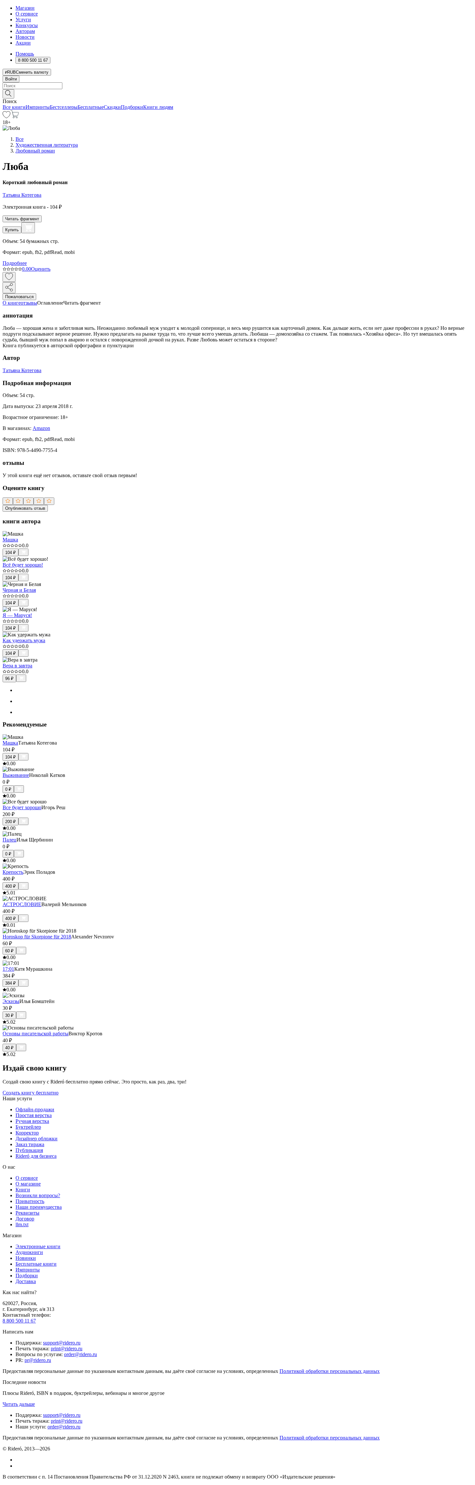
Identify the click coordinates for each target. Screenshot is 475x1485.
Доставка (26, 1281)
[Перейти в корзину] (14, 116)
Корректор (27, 1132)
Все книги (14, 107)
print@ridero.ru (66, 1348)
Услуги (23, 19)
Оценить (40, 269)
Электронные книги (38, 1246)
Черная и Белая (19, 590)
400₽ (10, 886)
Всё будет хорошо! (23, 565)
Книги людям (158, 107)
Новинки (26, 1258)
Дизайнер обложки (37, 1138)
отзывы (29, 303)
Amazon (41, 428)
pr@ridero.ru (38, 1360)
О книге (12, 303)
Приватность (30, 1201)
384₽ (10, 983)
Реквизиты (27, 1213)
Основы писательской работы (36, 1033)
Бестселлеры (64, 107)
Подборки (132, 107)
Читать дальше (19, 1404)
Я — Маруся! (17, 615)
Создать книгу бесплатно (30, 1092)
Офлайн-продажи (35, 1109)
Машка (10, 539)
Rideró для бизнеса (36, 1156)
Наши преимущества (39, 1207)
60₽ (9, 950)
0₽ (8, 789)
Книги (23, 1189)
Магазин (25, 8)
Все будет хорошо (22, 807)
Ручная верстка (32, 1121)
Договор (25, 1218)
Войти (11, 79)
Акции (23, 43)
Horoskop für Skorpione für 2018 (37, 936)
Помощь (25, 54)
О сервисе (27, 13)
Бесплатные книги (36, 1264)
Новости (25, 37)
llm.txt (22, 1224)
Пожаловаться (19, 296)
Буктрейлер (28, 1127)
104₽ (10, 552)
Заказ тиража (30, 1144)
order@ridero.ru (80, 1354)
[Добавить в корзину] (28, 227)
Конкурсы (27, 25)
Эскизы (11, 1001)
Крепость (13, 872)
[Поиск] (8, 94)
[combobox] (237, 85)
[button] (237, 93)
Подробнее (15, 263)
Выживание (16, 775)
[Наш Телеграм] (18, 1466)
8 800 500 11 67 (19, 1320)
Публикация (29, 1150)
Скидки (112, 107)
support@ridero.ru (61, 1342)
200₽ (10, 821)
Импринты (38, 107)
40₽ (9, 1047)
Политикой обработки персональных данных (330, 1371)
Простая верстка (34, 1115)
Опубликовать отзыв (25, 508)
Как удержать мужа (24, 640)
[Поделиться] (9, 287)
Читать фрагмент (22, 218)
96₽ (9, 678)
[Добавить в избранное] (9, 277)
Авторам (25, 31)
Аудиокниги (29, 1252)
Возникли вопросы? (38, 1195)
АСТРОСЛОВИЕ (22, 904)
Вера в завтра (17, 665)
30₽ (9, 1015)
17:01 (8, 969)
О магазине (28, 1184)
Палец (9, 839)
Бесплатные (91, 107)
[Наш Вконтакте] (19, 1459)
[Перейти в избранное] (6, 116)
